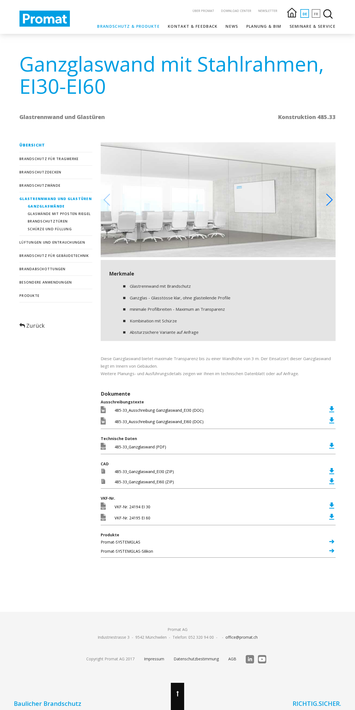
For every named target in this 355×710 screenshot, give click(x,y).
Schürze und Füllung (50, 229)
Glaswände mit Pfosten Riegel (59, 213)
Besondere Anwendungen (45, 282)
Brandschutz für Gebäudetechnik (54, 255)
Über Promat (203, 11)
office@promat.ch (241, 637)
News (231, 26)
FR (316, 14)
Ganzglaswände (46, 206)
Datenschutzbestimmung (196, 658)
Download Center (236, 11)
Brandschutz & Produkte (128, 26)
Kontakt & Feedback (192, 26)
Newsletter (267, 11)
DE (305, 14)
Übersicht (32, 145)
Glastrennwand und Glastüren (55, 198)
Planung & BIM (264, 26)
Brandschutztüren (48, 221)
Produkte (29, 295)
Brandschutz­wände (39, 185)
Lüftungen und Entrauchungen (52, 242)
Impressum (154, 658)
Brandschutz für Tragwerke (48, 158)
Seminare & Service (313, 26)
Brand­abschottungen (42, 269)
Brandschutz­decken (40, 172)
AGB (232, 658)
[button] (329, 200)
